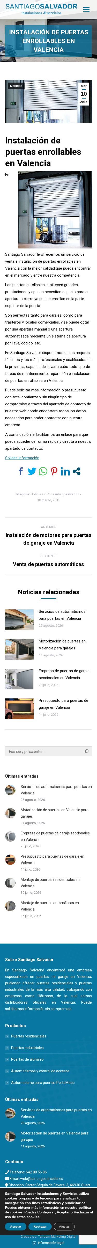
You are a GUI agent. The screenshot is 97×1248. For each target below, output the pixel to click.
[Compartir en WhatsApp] (43, 471)
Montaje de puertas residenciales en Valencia (50, 882)
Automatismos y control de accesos (40, 1071)
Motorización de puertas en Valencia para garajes (62, 644)
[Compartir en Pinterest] (54, 471)
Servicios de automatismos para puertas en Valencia (62, 615)
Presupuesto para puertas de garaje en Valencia (63, 704)
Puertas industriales (27, 1048)
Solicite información (22, 458)
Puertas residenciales (28, 1036)
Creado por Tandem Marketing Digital (48, 1236)
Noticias (16, 86)
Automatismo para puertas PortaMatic (42, 1083)
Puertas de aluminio (27, 1059)
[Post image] (19, 619)
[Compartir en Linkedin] (65, 471)
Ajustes (64, 1227)
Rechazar (40, 1227)
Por (63, 494)
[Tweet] (31, 471)
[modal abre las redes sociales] (76, 471)
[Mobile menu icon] (86, 9)
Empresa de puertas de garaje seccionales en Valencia (64, 674)
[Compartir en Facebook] (20, 471)
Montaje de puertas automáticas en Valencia (50, 906)
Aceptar (15, 1227)
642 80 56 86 (36, 1172)
